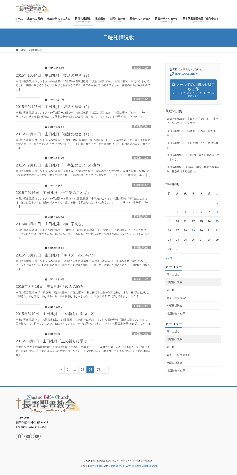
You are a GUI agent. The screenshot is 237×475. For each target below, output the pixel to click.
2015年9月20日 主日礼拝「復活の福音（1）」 (55, 134)
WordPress (98, 466)
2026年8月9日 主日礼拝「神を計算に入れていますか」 (193, 157)
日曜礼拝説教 (141, 67)
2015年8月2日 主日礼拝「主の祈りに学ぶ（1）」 (58, 341)
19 (193, 230)
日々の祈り (173, 274)
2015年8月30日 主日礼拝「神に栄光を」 (51, 224)
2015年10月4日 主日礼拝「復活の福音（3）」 (55, 75)
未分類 (170, 290)
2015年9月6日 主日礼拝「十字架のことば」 (53, 193)
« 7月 (168, 258)
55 (98, 370)
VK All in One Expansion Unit (142, 466)
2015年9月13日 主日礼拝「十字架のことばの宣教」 (60, 165)
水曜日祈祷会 (174, 305)
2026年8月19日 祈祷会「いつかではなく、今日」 (192, 133)
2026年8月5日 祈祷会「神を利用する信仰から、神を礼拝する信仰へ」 (193, 169)
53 (82, 370)
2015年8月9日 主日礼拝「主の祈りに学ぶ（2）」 (58, 314)
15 (217, 221)
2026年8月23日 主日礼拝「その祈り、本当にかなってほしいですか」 (192, 120)
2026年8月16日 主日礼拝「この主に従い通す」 (192, 145)
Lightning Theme (117, 466)
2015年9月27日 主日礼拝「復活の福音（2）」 (55, 107)
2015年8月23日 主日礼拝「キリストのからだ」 (56, 255)
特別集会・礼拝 (176, 313)
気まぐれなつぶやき (178, 297)
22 (217, 230)
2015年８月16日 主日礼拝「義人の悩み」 (51, 286)
